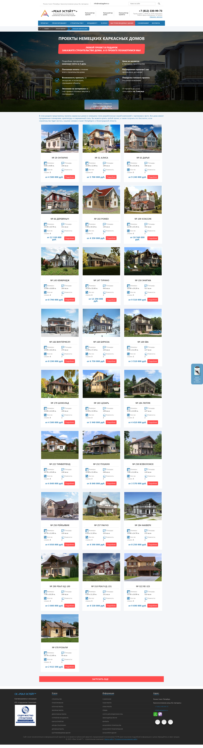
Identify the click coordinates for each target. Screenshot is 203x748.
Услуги (104, 23)
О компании (143, 23)
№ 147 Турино (101, 280)
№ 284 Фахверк (143, 525)
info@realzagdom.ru (101, 3)
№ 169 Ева (143, 342)
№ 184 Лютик (143, 403)
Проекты (44, 23)
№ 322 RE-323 (143, 586)
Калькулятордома (108, 14)
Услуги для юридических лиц (113, 714)
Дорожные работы (58, 729)
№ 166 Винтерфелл (59, 342)
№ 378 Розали (60, 647)
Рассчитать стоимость (102, 104)
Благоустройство (58, 721)
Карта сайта (109, 739)
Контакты (156, 23)
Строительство (76, 23)
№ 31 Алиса (101, 158)
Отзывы (105, 710)
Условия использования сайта (126, 739)
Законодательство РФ (110, 718)
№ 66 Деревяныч (60, 219)
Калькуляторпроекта (123, 14)
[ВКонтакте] (164, 722)
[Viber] (160, 716)
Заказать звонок (156, 17)
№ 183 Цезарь (101, 403)
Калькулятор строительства (112, 725)
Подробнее (69, 177)
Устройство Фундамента (60, 718)
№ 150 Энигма (143, 280)
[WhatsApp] (155, 716)
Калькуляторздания (90, 14)
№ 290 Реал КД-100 (60, 586)
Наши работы (107, 703)
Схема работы (107, 706)
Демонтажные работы (59, 714)
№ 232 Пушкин (101, 464)
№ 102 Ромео (101, 219)
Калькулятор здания (109, 733)
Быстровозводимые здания (121, 23)
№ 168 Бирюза (101, 342)
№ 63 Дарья (143, 158)
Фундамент (91, 23)
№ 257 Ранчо (101, 525)
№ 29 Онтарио (60, 158)
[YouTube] (157, 722)
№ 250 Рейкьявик (59, 525)
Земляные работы (57, 710)
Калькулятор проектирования (113, 729)
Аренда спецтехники (59, 725)
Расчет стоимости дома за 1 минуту (197, 380)
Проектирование (59, 23)
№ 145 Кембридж (59, 280)
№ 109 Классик (143, 219)
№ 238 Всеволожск (143, 464)
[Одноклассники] (170, 722)
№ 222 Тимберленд (59, 464)
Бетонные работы (57, 706)
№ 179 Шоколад (60, 403)
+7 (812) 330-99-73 (150, 10)
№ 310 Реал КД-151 (101, 586)
